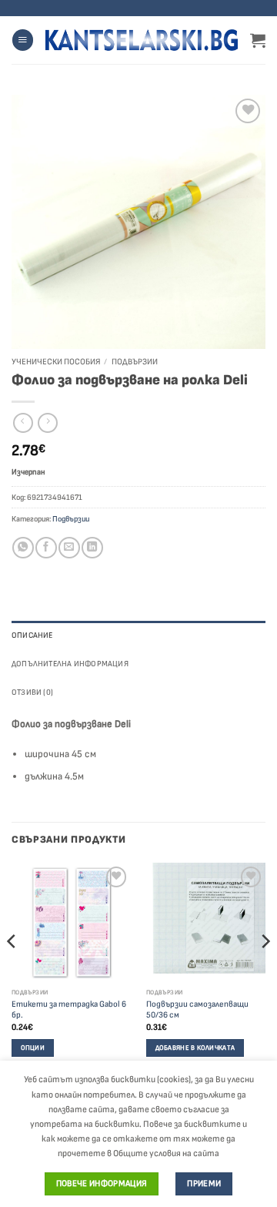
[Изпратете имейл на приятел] (68, 547)
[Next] (264, 972)
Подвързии (135, 362)
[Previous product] (48, 423)
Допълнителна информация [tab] (70, 664)
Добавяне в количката (195, 1048)
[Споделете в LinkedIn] (92, 547)
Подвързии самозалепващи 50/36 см (197, 1010)
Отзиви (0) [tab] (32, 692)
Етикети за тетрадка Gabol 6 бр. (69, 1010)
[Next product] (23, 423)
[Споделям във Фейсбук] (45, 547)
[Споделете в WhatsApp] (22, 547)
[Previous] (12, 972)
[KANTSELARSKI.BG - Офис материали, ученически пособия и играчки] (141, 40)
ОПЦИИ (33, 1048)
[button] (22, 40)
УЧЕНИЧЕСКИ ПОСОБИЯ (56, 362)
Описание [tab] (32, 635)
